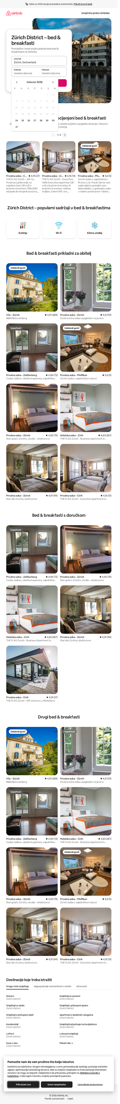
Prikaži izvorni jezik (83, 4)
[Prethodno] (53, 134)
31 (16, 126)
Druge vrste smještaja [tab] (17, 986)
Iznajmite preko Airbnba (96, 13)
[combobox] (39, 62)
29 (47, 120)
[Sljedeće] (64, 134)
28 (41, 120)
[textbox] (25, 73)
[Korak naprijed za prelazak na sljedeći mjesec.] (53, 82)
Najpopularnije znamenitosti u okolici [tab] (52, 986)
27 (35, 120)
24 (16, 120)
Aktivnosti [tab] (81, 986)
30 (53, 120)
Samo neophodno (57, 1084)
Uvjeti (70, 1098)
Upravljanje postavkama (90, 1084)
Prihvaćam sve (23, 1084)
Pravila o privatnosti (54, 1098)
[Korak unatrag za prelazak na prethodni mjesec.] (17, 82)
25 (22, 120)
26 (29, 120)
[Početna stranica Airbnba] (14, 13)
